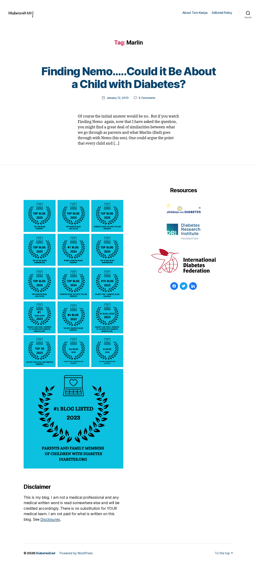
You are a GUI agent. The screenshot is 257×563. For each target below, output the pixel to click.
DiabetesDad (45, 553)
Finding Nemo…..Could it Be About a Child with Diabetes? (128, 77)
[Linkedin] (193, 286)
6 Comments (147, 98)
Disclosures (50, 519)
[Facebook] (174, 286)
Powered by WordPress (76, 553)
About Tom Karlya (195, 12)
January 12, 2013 (118, 98)
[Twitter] (183, 286)
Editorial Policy (222, 12)
